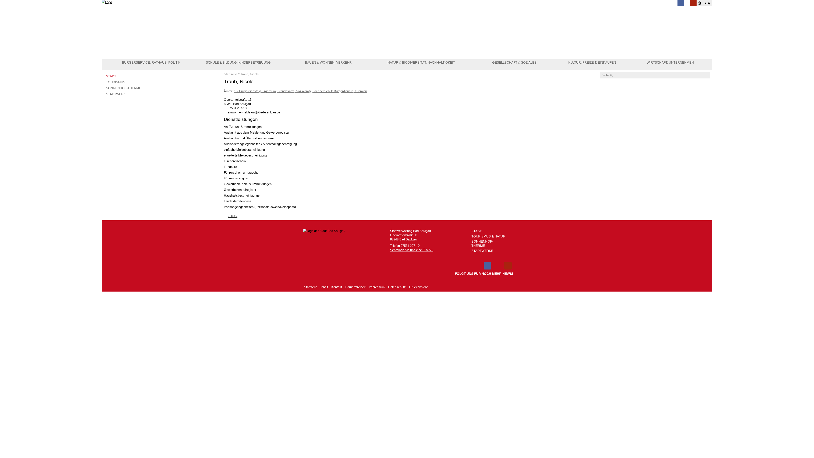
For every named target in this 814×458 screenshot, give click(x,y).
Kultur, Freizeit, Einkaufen (592, 62)
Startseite (310, 287)
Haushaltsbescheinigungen (242, 195)
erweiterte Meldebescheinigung (245, 155)
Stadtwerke (117, 94)
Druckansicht (418, 287)
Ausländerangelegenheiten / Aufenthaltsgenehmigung (260, 144)
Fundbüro (230, 167)
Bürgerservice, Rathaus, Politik (151, 62)
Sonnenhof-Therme (123, 88)
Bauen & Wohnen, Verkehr (328, 62)
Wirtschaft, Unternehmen (670, 62)
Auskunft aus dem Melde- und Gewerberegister (256, 132)
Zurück (232, 216)
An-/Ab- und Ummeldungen (243, 126)
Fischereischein (235, 161)
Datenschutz (397, 287)
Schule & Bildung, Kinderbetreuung (238, 62)
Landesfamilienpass (237, 201)
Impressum (377, 287)
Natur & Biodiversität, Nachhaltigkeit (421, 62)
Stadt (111, 76)
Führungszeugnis (236, 178)
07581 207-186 (238, 108)
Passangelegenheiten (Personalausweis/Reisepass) (260, 207)
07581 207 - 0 (410, 245)
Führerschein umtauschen (242, 172)
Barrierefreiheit (355, 287)
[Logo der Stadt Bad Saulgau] (136, 15)
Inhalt (324, 287)
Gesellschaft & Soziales (514, 62)
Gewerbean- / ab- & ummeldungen (248, 184)
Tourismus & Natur (488, 236)
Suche (605, 75)
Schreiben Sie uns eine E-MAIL (411, 250)
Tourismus (115, 82)
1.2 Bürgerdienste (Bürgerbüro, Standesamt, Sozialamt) (272, 91)
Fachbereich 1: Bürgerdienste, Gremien (339, 91)
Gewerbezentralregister (240, 189)
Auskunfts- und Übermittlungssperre (249, 138)
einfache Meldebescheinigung (244, 149)
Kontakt (336, 287)
